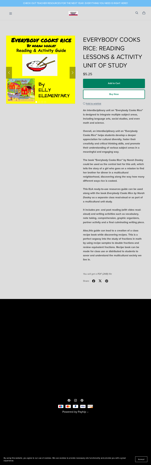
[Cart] (145, 12)
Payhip (82, 411)
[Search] (137, 12)
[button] (9, 73)
